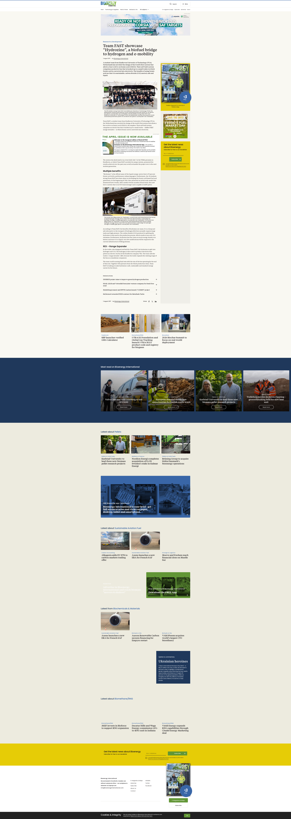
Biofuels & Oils (134, 9)
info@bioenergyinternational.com (112, 788)
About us (133, 788)
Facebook (148, 785)
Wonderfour (134, 811)
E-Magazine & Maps (178, 800)
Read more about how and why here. (141, 816)
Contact (133, 791)
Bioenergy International (121, 58)
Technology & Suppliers (112, 9)
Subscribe (177, 9)
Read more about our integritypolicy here (176, 166)
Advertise (183, 9)
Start (102, 9)
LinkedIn (147, 780)
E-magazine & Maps (167, 9)
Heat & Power (124, 9)
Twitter (147, 783)
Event (188, 9)
